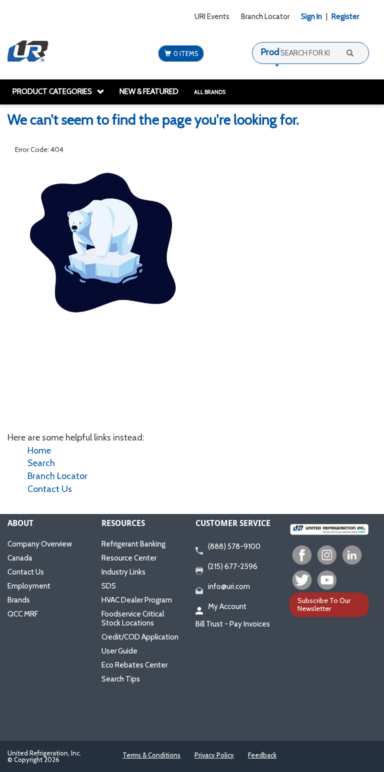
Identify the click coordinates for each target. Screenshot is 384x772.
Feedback (262, 755)
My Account (227, 606)
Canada (20, 558)
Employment (29, 586)
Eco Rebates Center (135, 665)
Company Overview (40, 544)
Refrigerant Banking (134, 544)
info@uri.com (229, 586)
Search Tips (121, 679)
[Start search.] (349, 52)
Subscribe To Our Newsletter (324, 604)
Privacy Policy (214, 755)
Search (41, 463)
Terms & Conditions (151, 755)
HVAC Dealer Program (137, 600)
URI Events (212, 16)
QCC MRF (23, 614)
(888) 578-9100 (234, 546)
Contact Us (50, 489)
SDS (109, 586)
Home (39, 450)
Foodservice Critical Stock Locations (133, 619)
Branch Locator (265, 16)
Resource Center (129, 558)
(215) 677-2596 (233, 566)
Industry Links (124, 572)
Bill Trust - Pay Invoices (233, 624)
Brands (19, 600)
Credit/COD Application (140, 637)
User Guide (120, 651)
